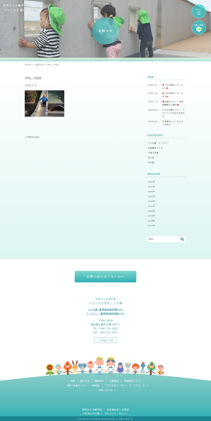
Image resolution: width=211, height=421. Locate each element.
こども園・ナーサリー (158, 143)
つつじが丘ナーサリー (116, 385)
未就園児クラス (155, 148)
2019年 (151, 215)
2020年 (151, 211)
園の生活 (85, 381)
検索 (182, 239)
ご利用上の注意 (91, 413)
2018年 (151, 220)
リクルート (139, 385)
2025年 (151, 186)
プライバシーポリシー (116, 413)
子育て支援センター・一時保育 (82, 385)
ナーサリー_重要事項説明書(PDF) (105, 313)
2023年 (151, 196)
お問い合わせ (105, 390)
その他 (151, 157)
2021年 (151, 206)
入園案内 (114, 381)
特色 (73, 381)
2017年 (151, 225)
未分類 (151, 162)
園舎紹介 (99, 381)
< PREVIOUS (32, 137)
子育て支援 (153, 152)
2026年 (151, 181)
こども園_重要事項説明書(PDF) (106, 309)
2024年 (151, 191)
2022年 (151, 201)
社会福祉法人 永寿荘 (118, 409)
